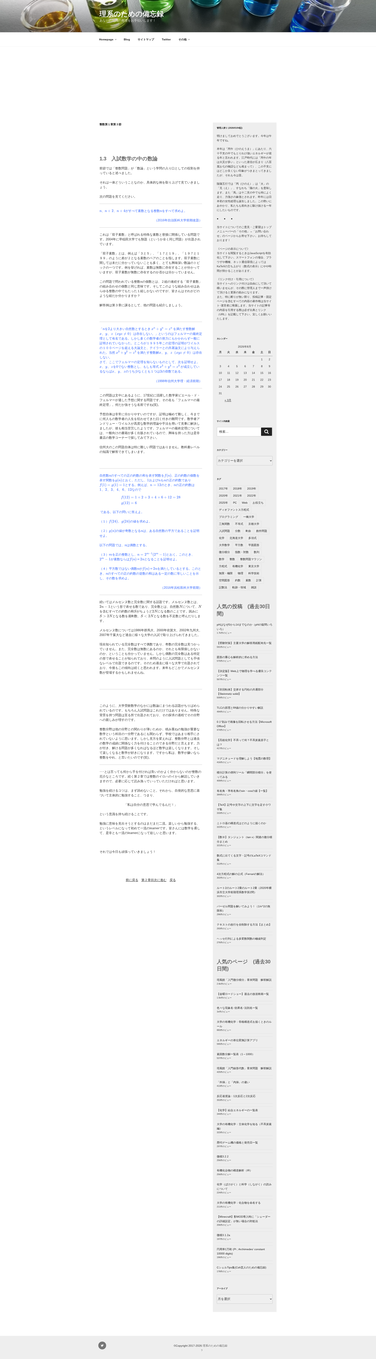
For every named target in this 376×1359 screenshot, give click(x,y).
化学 (221, 538)
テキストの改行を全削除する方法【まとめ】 (244, 924)
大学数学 (224, 545)
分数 (237, 530)
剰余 (248, 530)
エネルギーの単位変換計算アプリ (237, 1040)
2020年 (223, 495)
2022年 (251, 495)
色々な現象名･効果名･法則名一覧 (237, 1007)
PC (235, 502)
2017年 (223, 488)
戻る (173, 880)
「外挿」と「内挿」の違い (233, 1082)
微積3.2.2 (223, 1156)
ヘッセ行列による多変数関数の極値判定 (241, 938)
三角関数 (224, 523)
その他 (182, 39)
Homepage (106, 39)
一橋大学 (248, 516)
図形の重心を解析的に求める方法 (237, 657)
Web (245, 502)
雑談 (254, 587)
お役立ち (258, 502)
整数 (232, 559)
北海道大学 (236, 538)
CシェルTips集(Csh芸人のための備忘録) (241, 1267)
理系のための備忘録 (131, 14)
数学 (221, 559)
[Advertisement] (188, 75)
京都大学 (253, 523)
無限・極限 (226, 573)
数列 (256, 552)
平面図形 (253, 545)
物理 (240, 573)
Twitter (166, 39)
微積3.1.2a (223, 1235)
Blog (127, 39)
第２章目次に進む (153, 880)
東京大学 (253, 566)
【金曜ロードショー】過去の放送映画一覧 (243, 994)
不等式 (239, 523)
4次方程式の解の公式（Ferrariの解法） (241, 874)
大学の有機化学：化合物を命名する (239, 1202)
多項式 (252, 538)
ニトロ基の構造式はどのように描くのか (241, 823)
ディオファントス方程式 (234, 509)
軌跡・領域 (239, 587)
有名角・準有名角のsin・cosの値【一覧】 (242, 790)
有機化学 (237, 566)
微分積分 (224, 552)
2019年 (251, 488)
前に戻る (132, 880)
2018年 (237, 488)
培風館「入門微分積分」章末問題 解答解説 (244, 979)
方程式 (223, 566)
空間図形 (224, 580)
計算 (259, 580)
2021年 (237, 495)
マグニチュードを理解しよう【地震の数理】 (244, 758)
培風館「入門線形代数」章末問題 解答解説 (244, 1068)
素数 (248, 580)
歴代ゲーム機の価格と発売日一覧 (237, 1142)
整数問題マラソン (251, 559)
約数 (237, 580)
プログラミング (228, 516)
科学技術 (253, 573)
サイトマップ (146, 39)
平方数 (239, 545)
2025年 (223, 502)
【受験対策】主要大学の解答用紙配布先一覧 (244, 643)
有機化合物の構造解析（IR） (234, 1170)
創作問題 (261, 530)
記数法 (223, 587)
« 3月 (228, 400)
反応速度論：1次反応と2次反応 (236, 1096)
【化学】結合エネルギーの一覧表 (237, 1110)
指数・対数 (242, 552)
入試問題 (224, 530)
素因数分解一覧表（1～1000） (236, 1054)
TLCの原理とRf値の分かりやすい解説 (240, 707)
